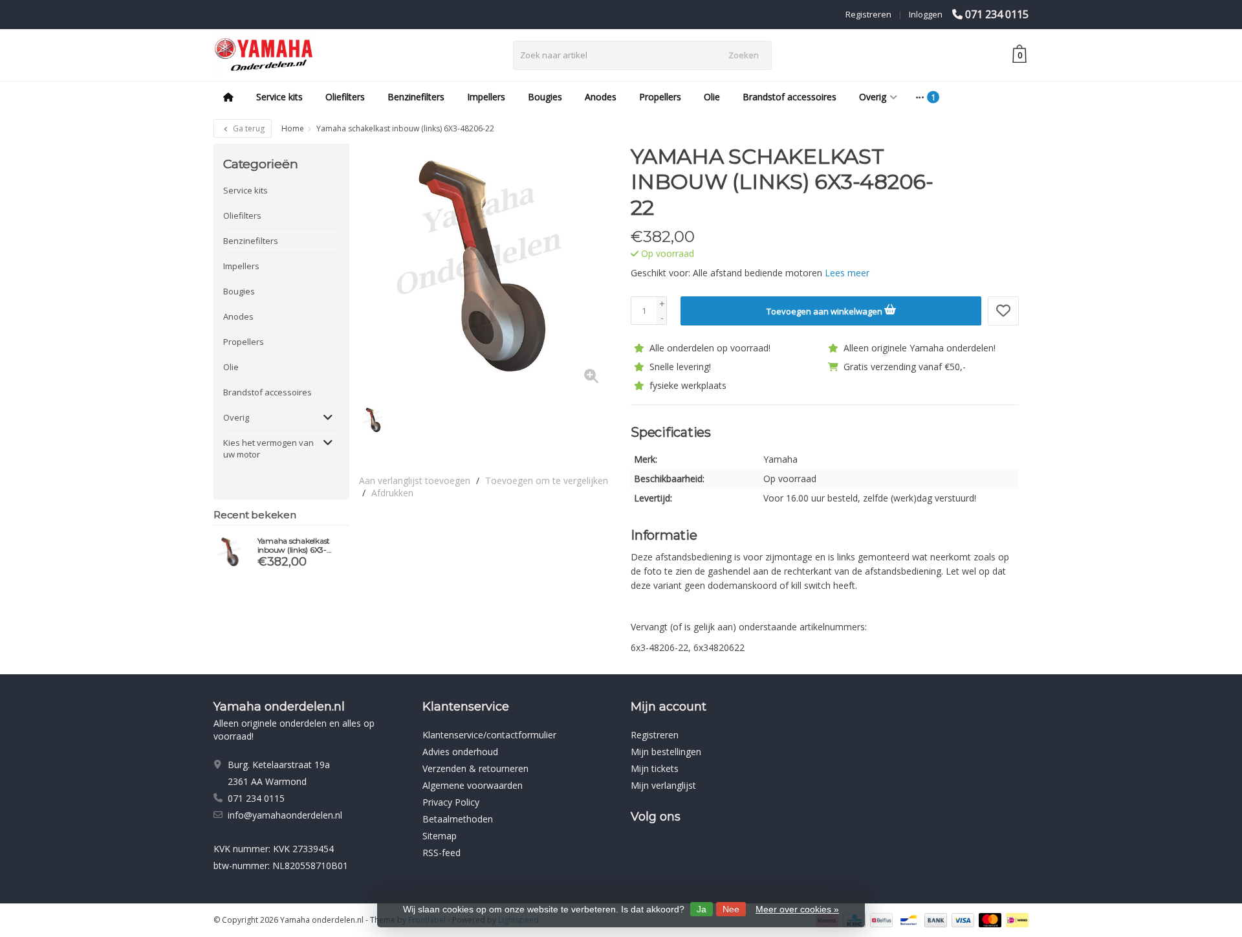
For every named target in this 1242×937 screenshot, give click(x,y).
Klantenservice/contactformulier (489, 735)
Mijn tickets (655, 768)
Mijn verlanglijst (663, 785)
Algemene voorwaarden (472, 785)
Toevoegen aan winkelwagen (825, 311)
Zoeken (743, 55)
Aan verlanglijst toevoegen (414, 480)
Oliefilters (345, 97)
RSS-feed (441, 852)
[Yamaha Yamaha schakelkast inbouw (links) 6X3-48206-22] (230, 552)
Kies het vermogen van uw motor (268, 448)
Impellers (486, 97)
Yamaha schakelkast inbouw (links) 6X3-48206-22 (294, 545)
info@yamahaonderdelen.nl (285, 815)
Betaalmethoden (457, 819)
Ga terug (248, 128)
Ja (701, 909)
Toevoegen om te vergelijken (546, 480)
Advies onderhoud (460, 751)
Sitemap (439, 836)
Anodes (600, 97)
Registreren (868, 14)
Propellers (660, 97)
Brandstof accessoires (789, 97)
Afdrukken (392, 493)
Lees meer (847, 273)
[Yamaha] (994, 163)
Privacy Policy (450, 802)
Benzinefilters (415, 97)
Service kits (279, 97)
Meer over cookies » (797, 909)
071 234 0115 (997, 14)
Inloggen (925, 14)
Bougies (545, 97)
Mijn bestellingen (666, 751)
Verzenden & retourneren (475, 768)
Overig (872, 97)
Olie (712, 97)
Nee (731, 909)
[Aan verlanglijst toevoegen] (1003, 310)
